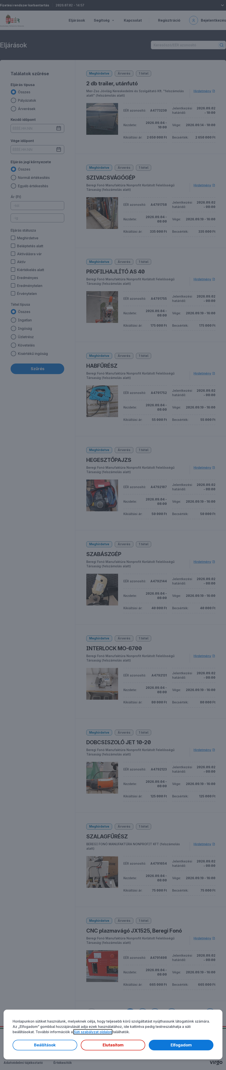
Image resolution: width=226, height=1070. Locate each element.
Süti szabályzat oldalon (93, 1032)
